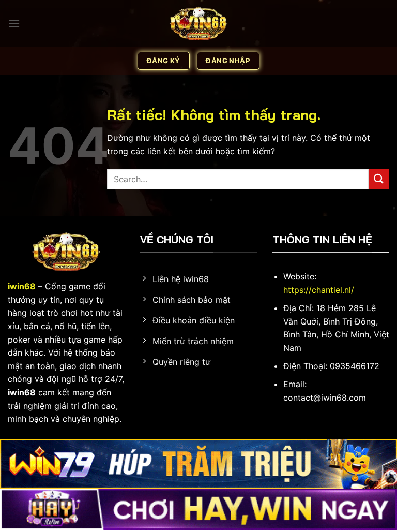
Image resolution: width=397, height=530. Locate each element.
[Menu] (14, 23)
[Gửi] (379, 179)
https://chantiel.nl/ (318, 290)
